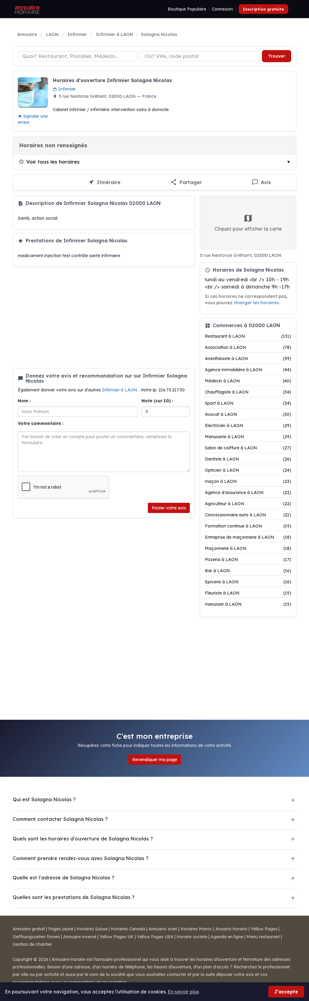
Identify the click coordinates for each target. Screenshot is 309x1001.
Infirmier (66, 89)
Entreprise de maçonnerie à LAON (248, 537)
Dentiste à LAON (248, 459)
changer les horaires (256, 302)
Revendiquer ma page (154, 759)
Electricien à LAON (248, 425)
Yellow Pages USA (155, 936)
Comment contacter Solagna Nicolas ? (60, 819)
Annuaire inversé (79, 936)
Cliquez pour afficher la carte (248, 229)
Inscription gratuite (263, 9)
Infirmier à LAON (120, 390)
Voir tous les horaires (53, 161)
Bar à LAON (248, 570)
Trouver (276, 56)
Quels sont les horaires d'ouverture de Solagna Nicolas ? (83, 839)
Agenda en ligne (227, 936)
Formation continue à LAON (248, 526)
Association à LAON (248, 347)
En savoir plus (183, 992)
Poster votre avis (169, 508)
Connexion (222, 9)
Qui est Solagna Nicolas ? (44, 799)
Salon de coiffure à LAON (248, 448)
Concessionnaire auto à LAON (248, 515)
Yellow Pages (264, 929)
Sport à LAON (248, 403)
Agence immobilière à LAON (248, 369)
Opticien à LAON (248, 470)
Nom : (24, 400)
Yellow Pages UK (117, 936)
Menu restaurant (263, 936)
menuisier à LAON (248, 604)
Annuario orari (162, 929)
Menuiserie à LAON (248, 436)
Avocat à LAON (248, 414)
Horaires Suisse (92, 929)
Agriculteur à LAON (248, 503)
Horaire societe (192, 936)
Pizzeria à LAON (248, 559)
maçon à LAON (248, 481)
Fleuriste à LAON (248, 593)
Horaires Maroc (196, 929)
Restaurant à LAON (248, 336)
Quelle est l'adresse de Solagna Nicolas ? (63, 878)
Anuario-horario (231, 929)
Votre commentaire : (40, 423)
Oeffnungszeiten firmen (36, 936)
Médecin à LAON (248, 381)
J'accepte (286, 992)
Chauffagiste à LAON (248, 392)
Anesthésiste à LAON (248, 358)
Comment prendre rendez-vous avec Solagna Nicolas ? (80, 858)
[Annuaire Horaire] (26, 9)
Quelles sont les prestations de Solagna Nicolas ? (74, 897)
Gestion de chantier (32, 944)
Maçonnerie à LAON (248, 548)
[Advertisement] (104, 317)
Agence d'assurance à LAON (248, 492)
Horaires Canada (128, 929)
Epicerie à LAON (248, 582)
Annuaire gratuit (29, 929)
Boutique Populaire (187, 9)
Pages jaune (60, 929)
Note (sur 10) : (157, 400)
